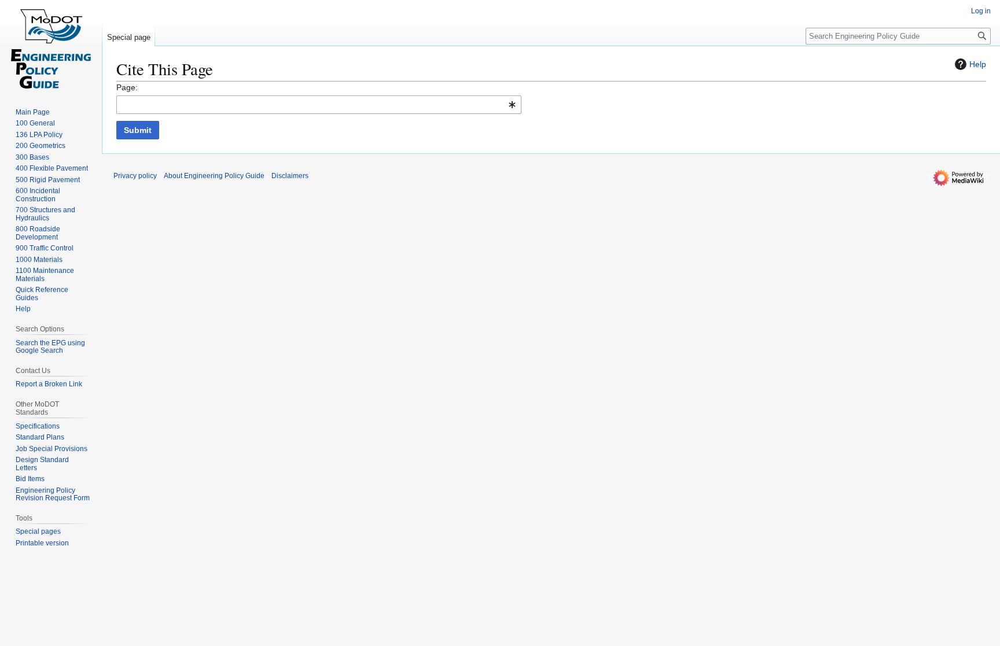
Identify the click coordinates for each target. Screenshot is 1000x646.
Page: (127, 87)
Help (977, 64)
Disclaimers (289, 176)
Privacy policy (135, 176)
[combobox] (318, 104)
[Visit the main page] (51, 46)
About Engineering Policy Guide (214, 176)
